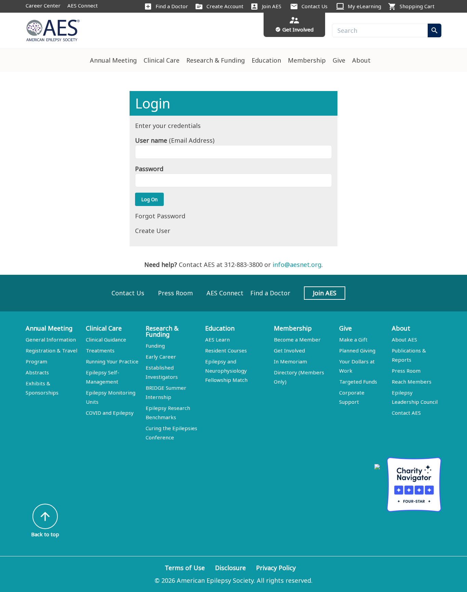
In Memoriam (290, 361)
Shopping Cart (417, 6)
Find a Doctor (172, 6)
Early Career (161, 356)
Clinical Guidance (106, 339)
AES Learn (217, 339)
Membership (307, 60)
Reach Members (411, 381)
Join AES (271, 6)
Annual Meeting (113, 60)
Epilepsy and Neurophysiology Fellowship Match (226, 370)
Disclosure (230, 568)
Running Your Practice (112, 361)
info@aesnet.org (296, 264)
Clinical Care (161, 60)
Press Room (175, 293)
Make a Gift (353, 339)
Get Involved (289, 350)
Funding (155, 345)
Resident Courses (226, 350)
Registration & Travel (51, 350)
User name (151, 140)
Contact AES (406, 412)
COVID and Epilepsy (110, 412)
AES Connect (82, 5)
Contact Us (315, 6)
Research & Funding (215, 60)
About (361, 60)
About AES (404, 339)
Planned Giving (357, 350)
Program (36, 361)
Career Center (43, 5)
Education (266, 60)
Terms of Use (185, 568)
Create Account (224, 6)
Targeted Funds (358, 381)
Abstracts (37, 372)
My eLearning (364, 6)
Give (339, 60)
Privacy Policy (276, 568)
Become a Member (297, 339)
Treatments (100, 350)
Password (149, 169)
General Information (51, 339)
